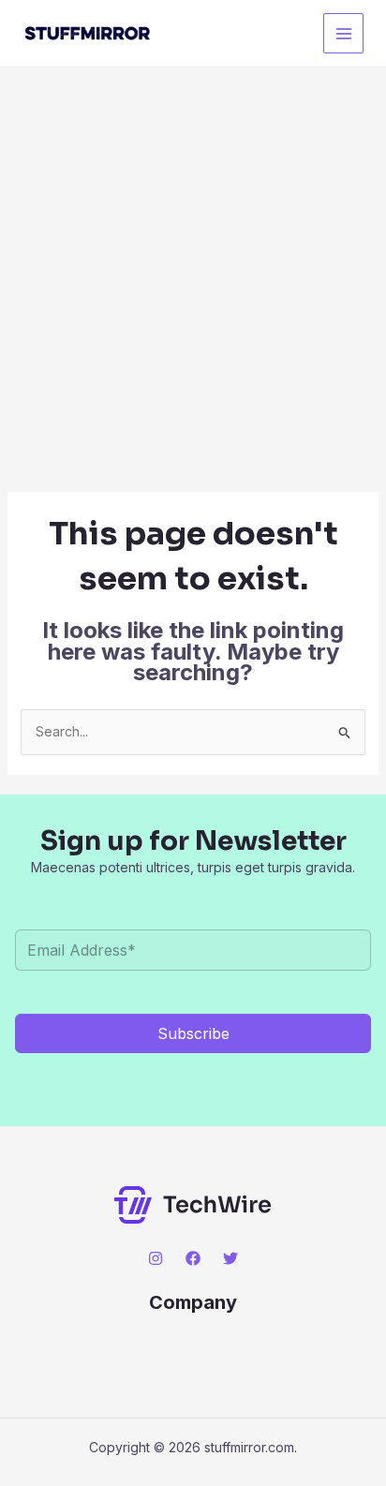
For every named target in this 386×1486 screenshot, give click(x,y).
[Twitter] (230, 1258)
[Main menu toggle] (343, 33)
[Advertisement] (193, 270)
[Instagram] (155, 1258)
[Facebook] (193, 1258)
